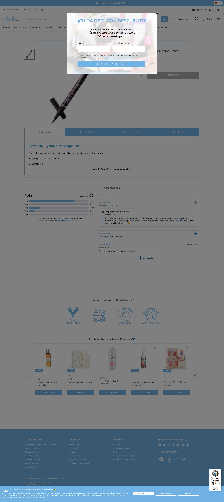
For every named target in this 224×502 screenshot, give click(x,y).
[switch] (215, 488)
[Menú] (219, 470)
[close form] (156, 13)
